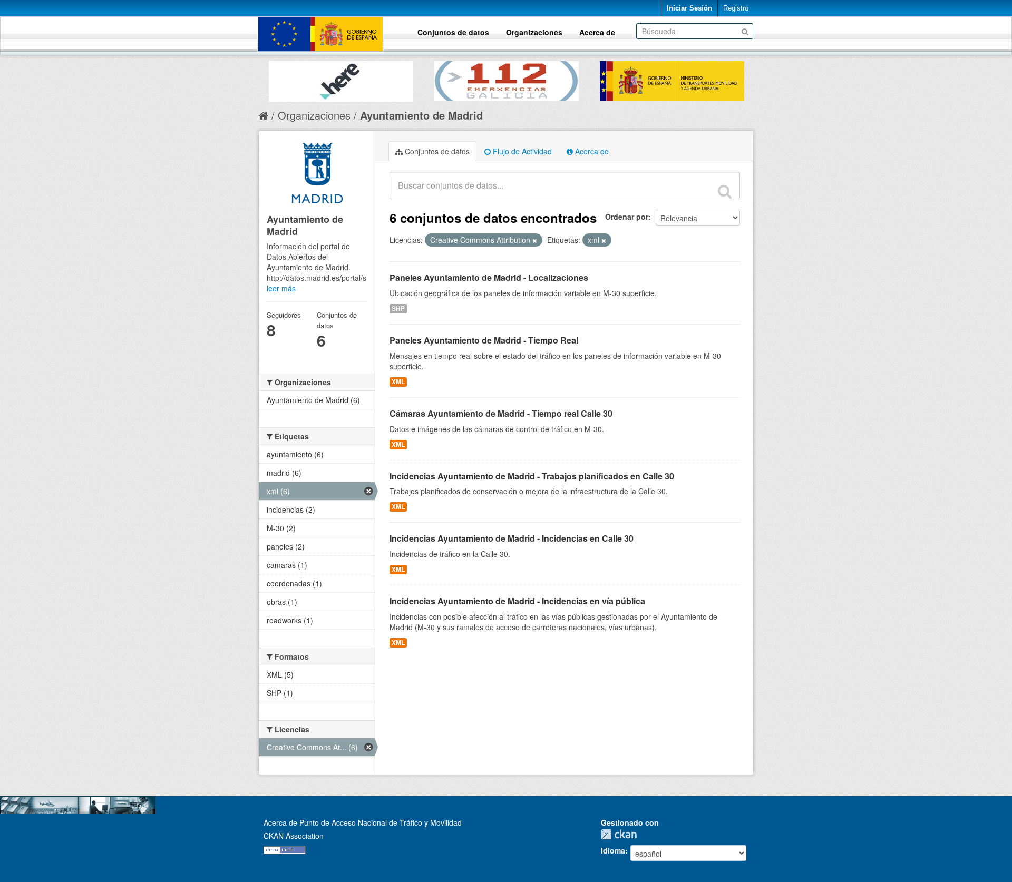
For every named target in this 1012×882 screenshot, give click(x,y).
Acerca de (597, 32)
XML (398, 381)
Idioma (613, 850)
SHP (398, 308)
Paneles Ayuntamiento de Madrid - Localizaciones (489, 277)
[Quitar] (534, 240)
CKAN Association (294, 835)
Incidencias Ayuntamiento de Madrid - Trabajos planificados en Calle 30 (532, 476)
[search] (724, 191)
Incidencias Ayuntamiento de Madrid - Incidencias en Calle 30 (512, 538)
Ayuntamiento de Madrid (421, 115)
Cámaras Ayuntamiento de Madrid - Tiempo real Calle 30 (501, 413)
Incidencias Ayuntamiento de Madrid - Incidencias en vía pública (517, 601)
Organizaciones (534, 32)
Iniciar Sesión (689, 8)
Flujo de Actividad (521, 151)
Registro (735, 8)
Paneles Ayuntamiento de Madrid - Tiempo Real (484, 340)
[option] (341, 79)
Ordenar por (626, 216)
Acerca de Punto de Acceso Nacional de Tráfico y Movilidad (363, 822)
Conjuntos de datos (453, 32)
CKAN (621, 834)
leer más (281, 288)
